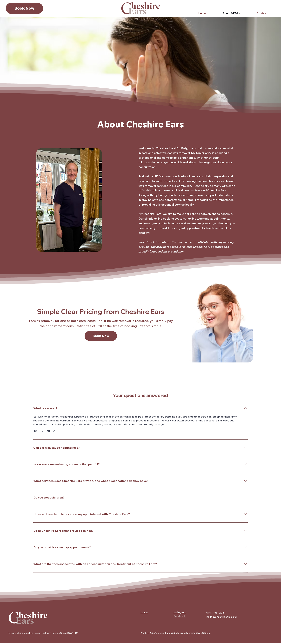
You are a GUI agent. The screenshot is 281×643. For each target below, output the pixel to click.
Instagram (180, 612)
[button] (35, 431)
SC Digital (206, 632)
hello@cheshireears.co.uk (221, 616)
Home (144, 612)
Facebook (180, 616)
